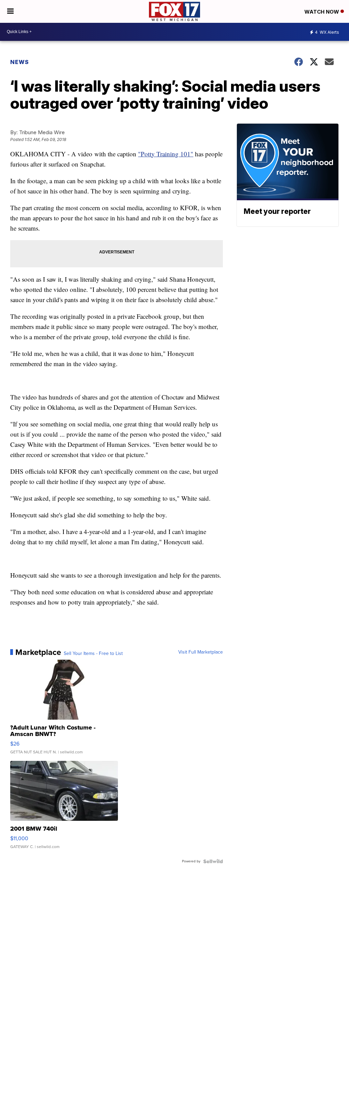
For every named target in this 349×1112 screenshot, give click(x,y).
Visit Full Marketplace (200, 652)
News (19, 62)
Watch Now (322, 12)
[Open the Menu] (10, 11)
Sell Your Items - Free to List (93, 653)
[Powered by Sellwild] (213, 861)
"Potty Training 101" (165, 154)
